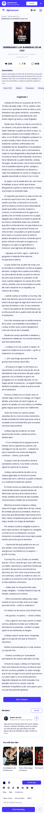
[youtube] (32, 788)
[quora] (23, 788)
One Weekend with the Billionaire (9, 769)
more (4, 83)
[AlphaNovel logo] (10, 10)
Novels (3, 16)
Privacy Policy (20, 798)
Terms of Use (7, 798)
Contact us (19, 792)
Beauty (18, 88)
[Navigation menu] (40, 10)
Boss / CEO (8, 88)
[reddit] (18, 788)
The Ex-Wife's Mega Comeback (26, 769)
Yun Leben (23, 54)
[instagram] (9, 788)
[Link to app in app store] (4, 782)
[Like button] (39, 809)
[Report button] (37, 718)
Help (10, 792)
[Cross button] (40, 3)
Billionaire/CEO (13, 16)
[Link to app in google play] (9, 782)
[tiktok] (13, 788)
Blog (4, 792)
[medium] (27, 788)
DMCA (29, 798)
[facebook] (4, 788)
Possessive (30, 88)
